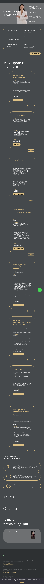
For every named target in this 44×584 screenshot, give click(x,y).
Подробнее (31, 106)
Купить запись (18, 100)
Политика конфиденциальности (9, 572)
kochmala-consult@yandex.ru (8, 564)
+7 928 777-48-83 (6, 563)
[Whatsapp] (40, 290)
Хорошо (22, 582)
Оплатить (16, 144)
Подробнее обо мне (35, 53)
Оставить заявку (18, 194)
